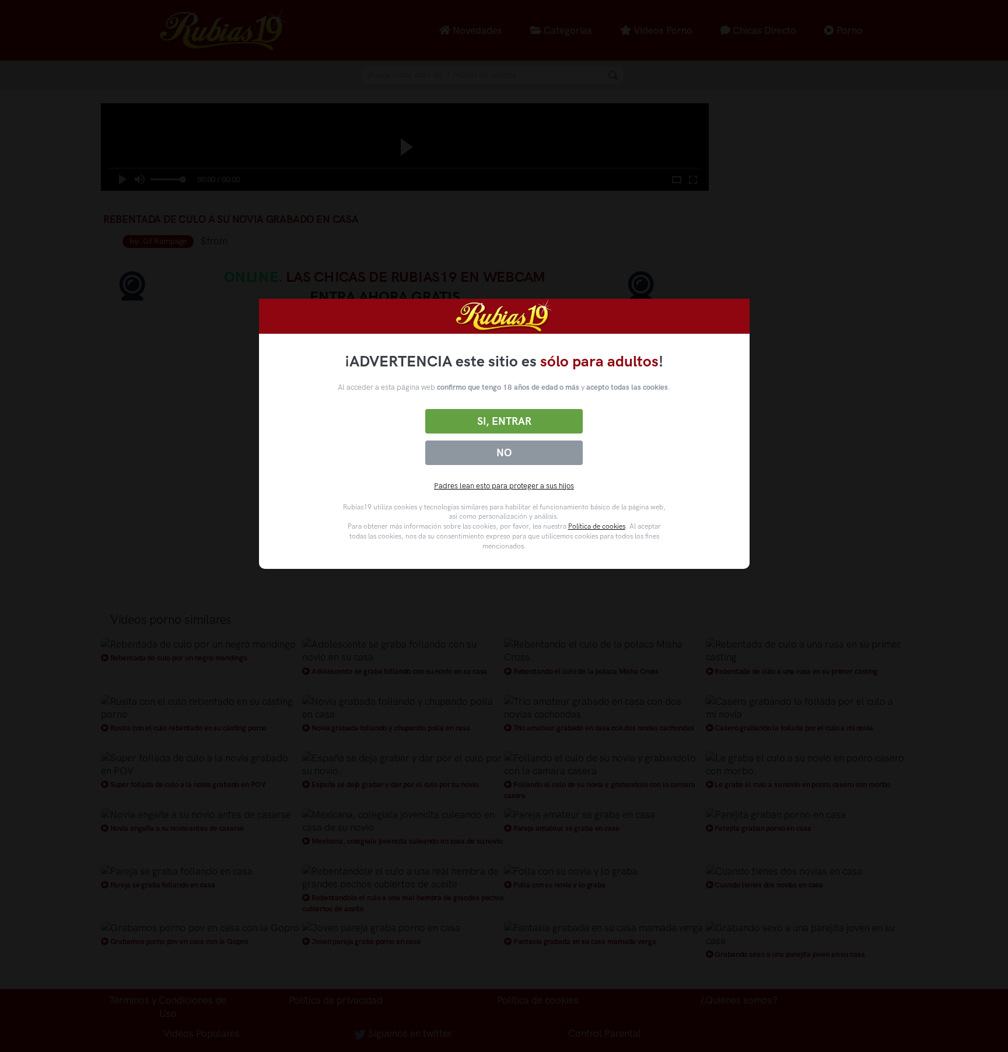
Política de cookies (596, 526)
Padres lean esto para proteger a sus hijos (504, 485)
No (504, 452)
